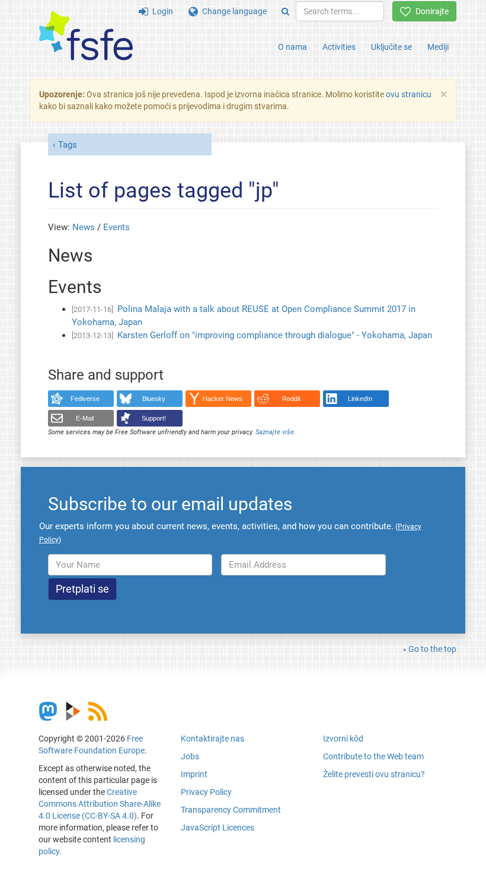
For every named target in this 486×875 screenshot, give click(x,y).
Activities (339, 47)
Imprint (194, 774)
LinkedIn (360, 398)
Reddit (291, 398)
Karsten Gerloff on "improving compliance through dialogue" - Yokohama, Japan (274, 335)
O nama (292, 47)
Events (116, 227)
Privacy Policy (206, 792)
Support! (154, 418)
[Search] (285, 11)
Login (160, 11)
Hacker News (222, 398)
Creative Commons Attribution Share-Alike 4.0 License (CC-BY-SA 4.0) (100, 803)
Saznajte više (274, 432)
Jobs (190, 756)
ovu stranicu (408, 94)
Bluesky (153, 398)
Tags (67, 144)
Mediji (438, 47)
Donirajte (430, 11)
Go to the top (432, 649)
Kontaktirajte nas (212, 738)
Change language (232, 11)
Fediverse (85, 398)
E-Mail (85, 418)
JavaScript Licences (217, 827)
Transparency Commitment (231, 809)
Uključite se (391, 47)
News (83, 227)
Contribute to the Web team (373, 756)
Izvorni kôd (343, 738)
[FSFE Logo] (86, 36)
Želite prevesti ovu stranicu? (374, 774)
